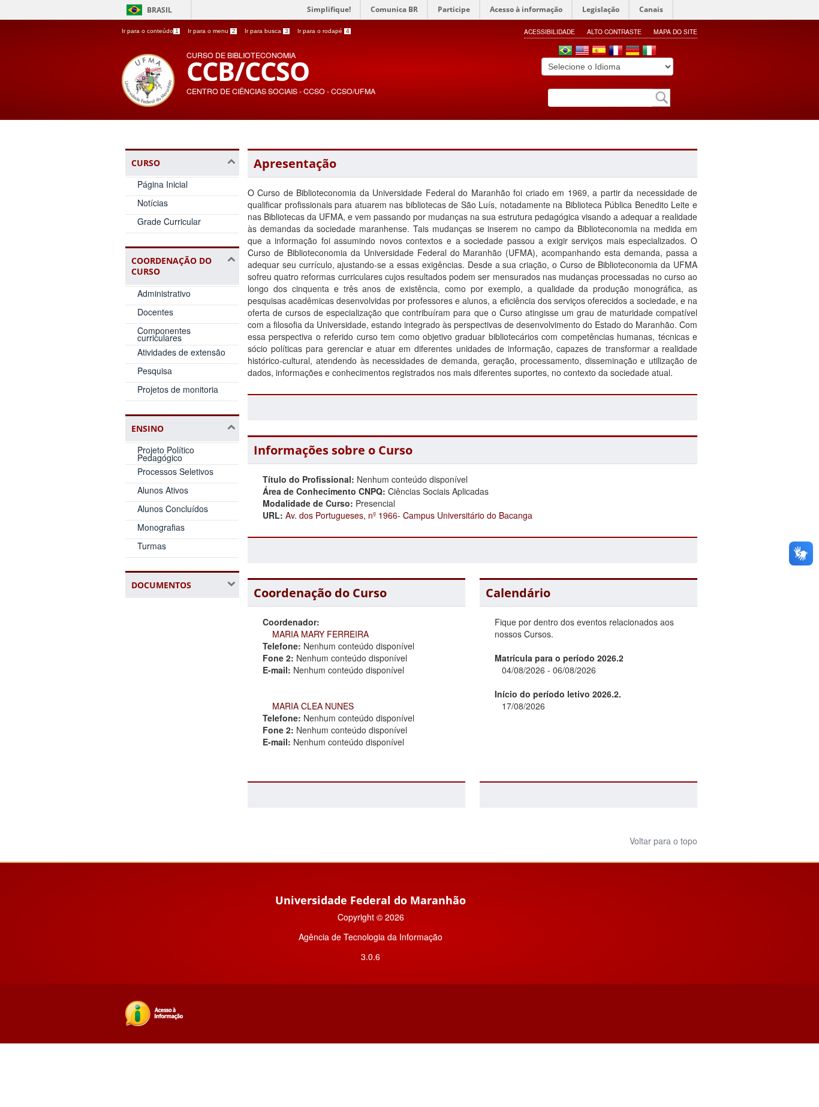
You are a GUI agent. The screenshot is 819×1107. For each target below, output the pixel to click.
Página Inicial (162, 184)
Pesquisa (154, 371)
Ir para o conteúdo (150, 31)
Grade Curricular (169, 221)
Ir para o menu (212, 31)
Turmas (151, 546)
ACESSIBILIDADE (549, 31)
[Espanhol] (599, 52)
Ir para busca (266, 31)
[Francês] (616, 52)
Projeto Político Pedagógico (165, 454)
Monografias (161, 527)
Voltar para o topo (662, 841)
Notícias (152, 203)
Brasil (159, 10)
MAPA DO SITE (675, 31)
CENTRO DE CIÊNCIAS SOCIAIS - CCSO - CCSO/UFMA (280, 91)
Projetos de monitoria (177, 389)
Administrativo (164, 293)
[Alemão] (632, 52)
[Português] (565, 52)
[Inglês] (582, 52)
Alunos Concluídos (172, 509)
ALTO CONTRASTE (614, 31)
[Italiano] (649, 52)
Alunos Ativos (162, 490)
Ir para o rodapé (323, 31)
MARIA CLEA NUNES (313, 706)
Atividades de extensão (181, 352)
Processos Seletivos (175, 471)
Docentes (155, 312)
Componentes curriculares (164, 334)
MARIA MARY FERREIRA (320, 634)
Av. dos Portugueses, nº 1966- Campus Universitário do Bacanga (408, 515)
